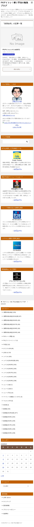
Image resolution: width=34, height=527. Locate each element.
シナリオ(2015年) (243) (9, 364)
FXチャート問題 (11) (9, 336)
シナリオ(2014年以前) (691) (11, 360)
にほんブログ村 (17, 127)
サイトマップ (7, 501)
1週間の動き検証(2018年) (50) (11, 328)
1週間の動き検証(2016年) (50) (11, 320)
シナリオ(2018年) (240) (9, 376)
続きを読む (17, 69)
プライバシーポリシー (9, 509)
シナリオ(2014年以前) (8, 54)
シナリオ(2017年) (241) (9, 372)
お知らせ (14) (7, 352)
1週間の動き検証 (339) (9, 312)
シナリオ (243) (7, 356)
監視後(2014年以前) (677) (10, 413)
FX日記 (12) (6, 344)
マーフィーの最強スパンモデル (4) (12, 396)
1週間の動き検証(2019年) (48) (11, 332)
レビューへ (18, 169)
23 (3, 467)
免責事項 (5, 513)
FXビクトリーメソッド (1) (10, 340)
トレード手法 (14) (8, 392)
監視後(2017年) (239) (9, 425)
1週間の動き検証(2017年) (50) (11, 324)
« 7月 (2, 475)
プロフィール (17, 101)
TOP (14, 302)
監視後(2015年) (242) (9, 417)
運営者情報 (6, 505)
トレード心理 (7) (8, 388)
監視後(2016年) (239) (9, 421)
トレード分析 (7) (8, 384)
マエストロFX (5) (8, 400)
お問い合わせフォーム (9, 115)
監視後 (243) (6, 409)
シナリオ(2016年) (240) (9, 368)
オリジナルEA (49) (8, 348)
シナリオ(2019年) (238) (9, 380)
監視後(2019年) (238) (9, 433)
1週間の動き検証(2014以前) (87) (12, 316)
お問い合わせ (7, 497)
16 (3, 463)
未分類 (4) (6, 405)
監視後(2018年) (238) (9, 429)
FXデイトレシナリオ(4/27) (11, 49)
